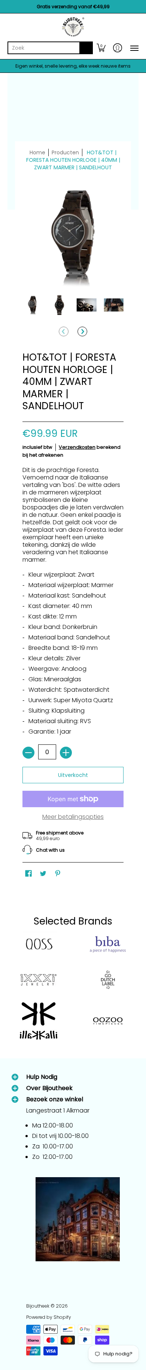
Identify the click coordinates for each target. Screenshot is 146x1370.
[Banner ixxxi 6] (38, 980)
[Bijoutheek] (73, 26)
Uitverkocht (73, 775)
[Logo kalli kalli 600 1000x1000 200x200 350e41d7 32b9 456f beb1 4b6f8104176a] (38, 1021)
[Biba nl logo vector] (108, 944)
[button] (101, 47)
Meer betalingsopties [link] (73, 817)
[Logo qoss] (38, 944)
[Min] (28, 753)
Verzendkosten (77, 447)
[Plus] (66, 753)
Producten (65, 152)
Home (37, 152)
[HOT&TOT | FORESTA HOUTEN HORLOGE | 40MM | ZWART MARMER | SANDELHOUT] (32, 305)
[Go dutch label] (108, 980)
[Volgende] (82, 331)
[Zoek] (86, 48)
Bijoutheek (37, 1306)
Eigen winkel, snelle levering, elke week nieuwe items (73, 66)
